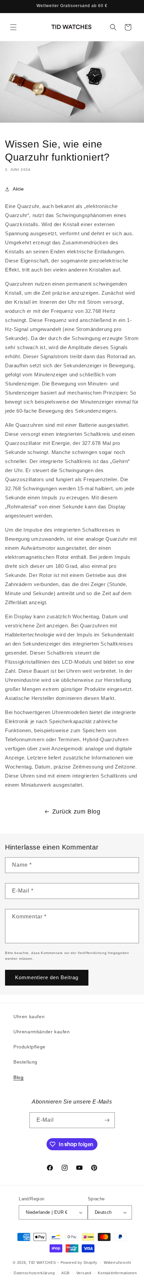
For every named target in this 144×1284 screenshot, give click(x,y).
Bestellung (25, 1062)
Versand (83, 1273)
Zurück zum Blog (76, 811)
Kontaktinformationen (117, 1273)
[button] (13, 27)
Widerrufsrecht (117, 1262)
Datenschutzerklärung (34, 1273)
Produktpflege (29, 1046)
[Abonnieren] (107, 1120)
